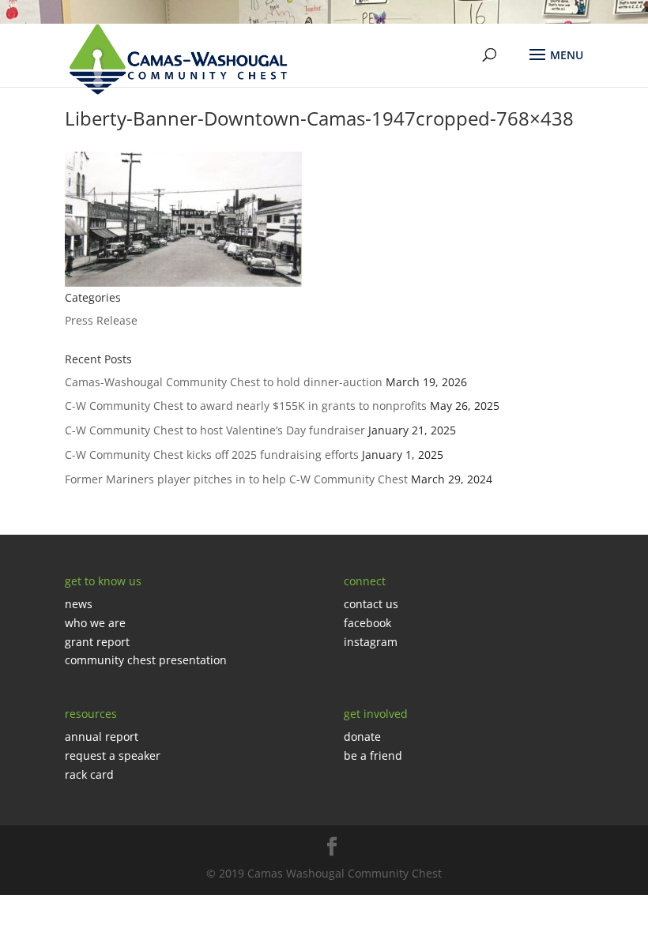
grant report (97, 641)
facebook (367, 622)
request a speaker (112, 755)
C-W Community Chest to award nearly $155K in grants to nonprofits (246, 405)
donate (362, 736)
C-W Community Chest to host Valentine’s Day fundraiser (215, 430)
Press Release (101, 320)
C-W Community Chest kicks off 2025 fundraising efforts (212, 454)
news (78, 603)
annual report (101, 736)
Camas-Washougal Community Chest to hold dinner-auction (223, 381)
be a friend (373, 755)
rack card (89, 774)
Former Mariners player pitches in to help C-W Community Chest (236, 479)
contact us (371, 603)
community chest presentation (146, 659)
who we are (95, 622)
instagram (370, 641)
